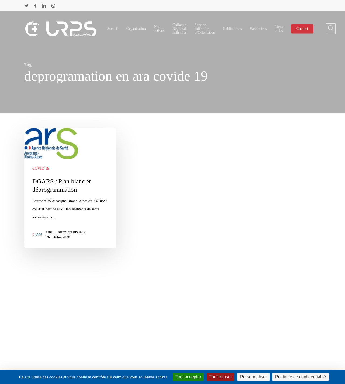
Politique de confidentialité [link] (300, 377)
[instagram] (53, 6)
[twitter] (27, 6)
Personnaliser (253, 377)
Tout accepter (188, 377)
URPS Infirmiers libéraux (65, 232)
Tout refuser (220, 377)
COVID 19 (40, 168)
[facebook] (35, 6)
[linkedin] (44, 6)
